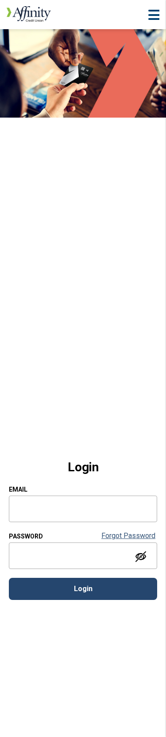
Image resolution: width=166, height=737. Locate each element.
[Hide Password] (140, 556)
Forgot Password (128, 535)
